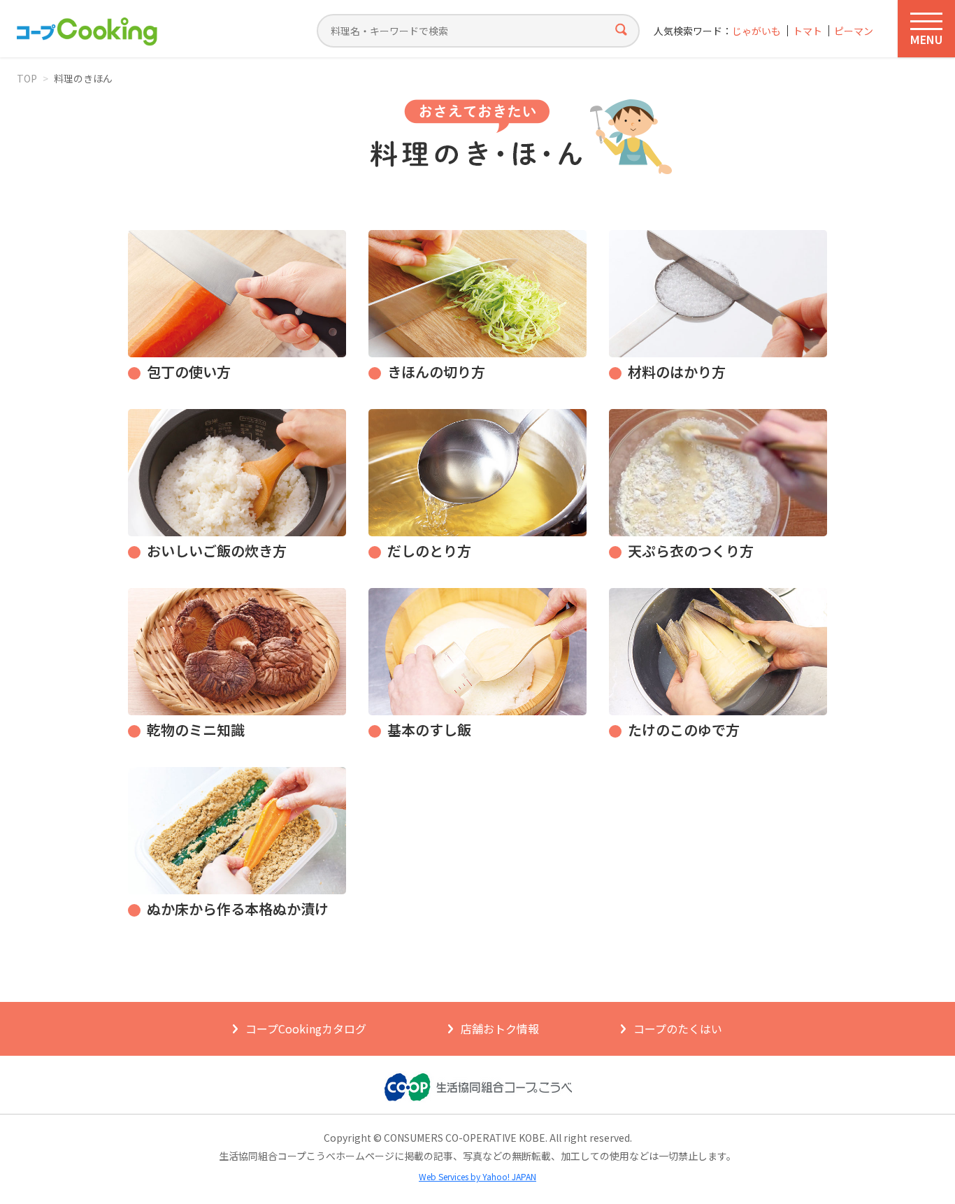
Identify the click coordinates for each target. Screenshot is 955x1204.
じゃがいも (756, 31)
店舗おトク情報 (500, 1028)
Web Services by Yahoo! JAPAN (477, 1176)
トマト (807, 31)
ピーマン (853, 31)
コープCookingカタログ (305, 1028)
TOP (27, 78)
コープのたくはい (677, 1028)
